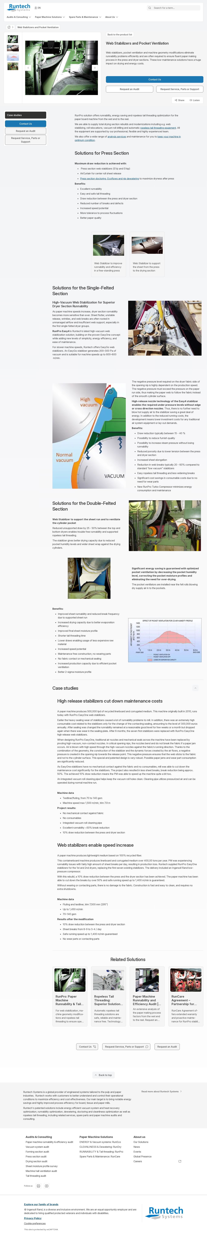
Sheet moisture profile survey (42, 1166)
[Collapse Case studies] (195, 688)
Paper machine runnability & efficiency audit (49, 1141)
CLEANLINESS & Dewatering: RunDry (100, 1146)
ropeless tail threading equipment (158, 127)
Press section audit (36, 1156)
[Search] (149, 8)
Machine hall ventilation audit (41, 1170)
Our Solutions (141, 1141)
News (137, 1146)
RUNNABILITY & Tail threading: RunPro (101, 1151)
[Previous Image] (28, 68)
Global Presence (143, 1156)
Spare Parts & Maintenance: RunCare (100, 1156)
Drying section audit (36, 1161)
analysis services (117, 136)
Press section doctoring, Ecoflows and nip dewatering (109, 178)
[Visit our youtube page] (47, 1186)
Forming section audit (37, 1151)
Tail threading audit (36, 1175)
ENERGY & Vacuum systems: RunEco (100, 1141)
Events (137, 1151)
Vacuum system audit (37, 1146)
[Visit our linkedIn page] (38, 1186)
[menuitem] (19, 17)
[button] (127, 688)
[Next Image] (95, 68)
